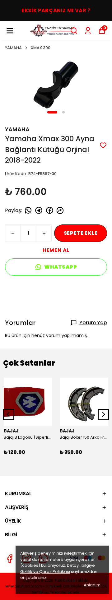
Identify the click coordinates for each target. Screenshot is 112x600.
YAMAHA (13, 48)
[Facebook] (9, 558)
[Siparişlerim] (88, 31)
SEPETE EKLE (81, 233)
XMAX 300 (40, 48)
